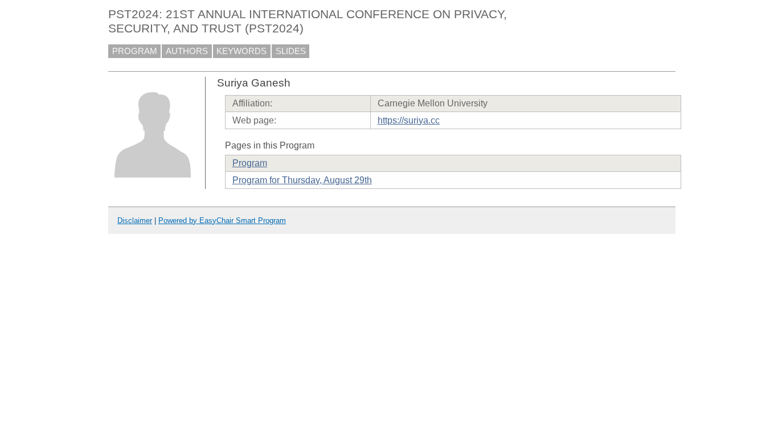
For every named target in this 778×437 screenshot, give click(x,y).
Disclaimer (134, 220)
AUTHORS (187, 51)
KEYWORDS (241, 51)
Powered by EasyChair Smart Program (222, 220)
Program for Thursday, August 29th (302, 180)
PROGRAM (134, 51)
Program (249, 163)
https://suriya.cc (409, 120)
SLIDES (291, 51)
